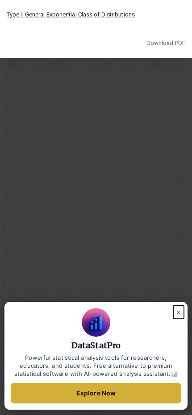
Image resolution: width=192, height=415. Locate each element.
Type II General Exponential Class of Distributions (71, 14)
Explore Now (96, 393)
